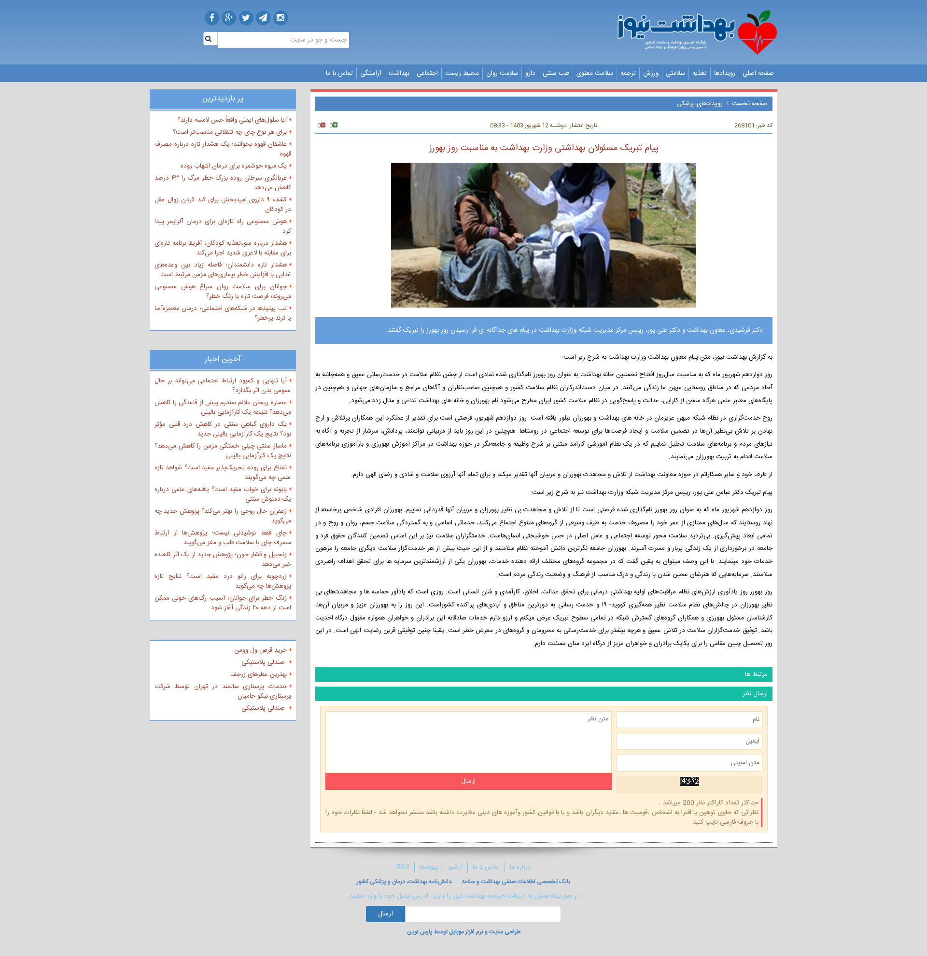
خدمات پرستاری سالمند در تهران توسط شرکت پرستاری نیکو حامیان (222, 691)
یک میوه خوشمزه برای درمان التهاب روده (234, 166)
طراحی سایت (504, 932)
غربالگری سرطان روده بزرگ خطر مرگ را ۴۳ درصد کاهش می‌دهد (222, 183)
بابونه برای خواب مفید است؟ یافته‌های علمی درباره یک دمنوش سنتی (222, 494)
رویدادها (724, 73)
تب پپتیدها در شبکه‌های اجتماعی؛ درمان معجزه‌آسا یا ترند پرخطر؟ (222, 313)
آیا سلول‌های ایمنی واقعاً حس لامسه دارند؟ (232, 120)
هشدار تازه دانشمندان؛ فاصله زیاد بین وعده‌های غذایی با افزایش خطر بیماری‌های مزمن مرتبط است (222, 270)
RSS (402, 867)
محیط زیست (462, 73)
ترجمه (628, 73)
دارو (530, 73)
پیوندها (429, 867)
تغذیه (699, 73)
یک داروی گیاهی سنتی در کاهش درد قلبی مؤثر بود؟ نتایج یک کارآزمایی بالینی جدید (222, 429)
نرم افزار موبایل (466, 932)
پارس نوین (420, 932)
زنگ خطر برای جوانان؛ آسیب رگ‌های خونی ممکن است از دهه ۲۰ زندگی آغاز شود (222, 603)
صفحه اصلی (758, 73)
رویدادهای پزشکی (700, 103)
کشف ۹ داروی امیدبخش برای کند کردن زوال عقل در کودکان (222, 205)
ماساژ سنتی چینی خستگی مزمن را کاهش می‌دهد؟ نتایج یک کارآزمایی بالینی (222, 451)
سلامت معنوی (594, 73)
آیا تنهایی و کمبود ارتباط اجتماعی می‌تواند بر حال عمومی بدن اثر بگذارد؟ (222, 386)
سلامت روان (502, 73)
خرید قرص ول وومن (260, 650)
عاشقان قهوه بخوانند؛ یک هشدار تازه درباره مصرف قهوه (222, 149)
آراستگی (370, 73)
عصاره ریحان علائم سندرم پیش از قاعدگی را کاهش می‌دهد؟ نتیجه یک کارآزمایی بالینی (222, 407)
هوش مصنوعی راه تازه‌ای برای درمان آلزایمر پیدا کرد (222, 226)
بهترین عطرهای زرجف (258, 674)
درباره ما (520, 867)
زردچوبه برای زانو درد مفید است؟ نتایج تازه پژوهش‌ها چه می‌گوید (222, 581)
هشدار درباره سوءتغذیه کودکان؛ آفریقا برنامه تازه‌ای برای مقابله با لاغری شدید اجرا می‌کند (222, 248)
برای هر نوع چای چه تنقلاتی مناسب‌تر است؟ (230, 132)
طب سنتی (556, 73)
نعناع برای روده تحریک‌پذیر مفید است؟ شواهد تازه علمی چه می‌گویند (222, 473)
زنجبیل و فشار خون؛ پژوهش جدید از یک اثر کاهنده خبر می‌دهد (222, 559)
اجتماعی (427, 73)
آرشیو (455, 867)
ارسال (385, 914)
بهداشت (399, 73)
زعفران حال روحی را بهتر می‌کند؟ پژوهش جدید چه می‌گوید (222, 516)
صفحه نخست (750, 103)
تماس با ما (339, 73)
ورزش (651, 73)
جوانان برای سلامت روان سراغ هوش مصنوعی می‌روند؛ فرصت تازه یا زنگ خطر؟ (222, 291)
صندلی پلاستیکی (264, 662)
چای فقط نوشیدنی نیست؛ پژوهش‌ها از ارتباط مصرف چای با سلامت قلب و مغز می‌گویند (222, 538)
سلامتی (675, 73)
